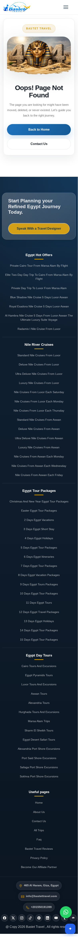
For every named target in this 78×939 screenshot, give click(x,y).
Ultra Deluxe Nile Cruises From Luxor (38, 373)
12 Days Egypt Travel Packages (39, 612)
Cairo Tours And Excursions (39, 666)
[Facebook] (4, 918)
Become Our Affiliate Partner (39, 867)
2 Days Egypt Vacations (39, 519)
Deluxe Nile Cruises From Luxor (39, 364)
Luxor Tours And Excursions (38, 684)
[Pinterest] (38, 918)
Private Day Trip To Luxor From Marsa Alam (39, 288)
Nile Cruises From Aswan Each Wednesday (39, 465)
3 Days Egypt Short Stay (39, 529)
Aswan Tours (39, 693)
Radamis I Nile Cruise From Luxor (39, 328)
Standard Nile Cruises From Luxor (38, 355)
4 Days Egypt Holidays (39, 538)
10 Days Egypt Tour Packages (39, 593)
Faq (39, 839)
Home (39, 802)
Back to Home (39, 129)
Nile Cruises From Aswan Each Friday (39, 475)
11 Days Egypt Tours (39, 602)
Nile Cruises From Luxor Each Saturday (39, 392)
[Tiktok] (30, 918)
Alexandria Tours (38, 702)
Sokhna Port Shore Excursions (39, 776)
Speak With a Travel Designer (39, 228)
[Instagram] (21, 918)
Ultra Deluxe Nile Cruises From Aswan (39, 438)
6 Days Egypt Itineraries (39, 556)
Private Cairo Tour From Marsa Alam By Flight (39, 265)
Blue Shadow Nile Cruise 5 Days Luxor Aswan (39, 297)
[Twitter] (13, 918)
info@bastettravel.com (41, 896)
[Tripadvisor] (73, 918)
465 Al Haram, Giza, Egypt (41, 885)
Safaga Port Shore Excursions (39, 767)
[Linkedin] (47, 918)
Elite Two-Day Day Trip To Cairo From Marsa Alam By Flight (39, 276)
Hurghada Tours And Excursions (39, 712)
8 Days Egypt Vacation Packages (39, 575)
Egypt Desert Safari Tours (39, 739)
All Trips (39, 830)
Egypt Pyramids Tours (39, 675)
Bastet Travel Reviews (39, 848)
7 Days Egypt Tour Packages (39, 565)
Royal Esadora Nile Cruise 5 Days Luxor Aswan (39, 306)
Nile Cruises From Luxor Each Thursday (39, 410)
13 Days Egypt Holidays (39, 621)
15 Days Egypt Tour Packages (39, 639)
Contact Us (39, 144)
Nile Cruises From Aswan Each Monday (39, 456)
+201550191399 (41, 907)
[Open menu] (65, 7)
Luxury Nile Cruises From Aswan (38, 447)
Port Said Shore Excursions (39, 758)
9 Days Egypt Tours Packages (39, 584)
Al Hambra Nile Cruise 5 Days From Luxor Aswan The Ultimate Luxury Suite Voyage (39, 317)
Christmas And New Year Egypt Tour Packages (39, 501)
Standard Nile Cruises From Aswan (39, 419)
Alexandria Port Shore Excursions (39, 748)
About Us (39, 812)
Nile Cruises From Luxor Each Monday (39, 401)
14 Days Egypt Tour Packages (39, 630)
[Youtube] (56, 918)
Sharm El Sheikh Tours (39, 730)
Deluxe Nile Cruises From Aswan (39, 428)
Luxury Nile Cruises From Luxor (39, 383)
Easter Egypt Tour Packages (39, 510)
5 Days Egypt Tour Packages (39, 547)
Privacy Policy (39, 857)
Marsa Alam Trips (39, 721)
